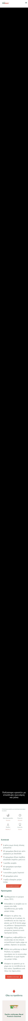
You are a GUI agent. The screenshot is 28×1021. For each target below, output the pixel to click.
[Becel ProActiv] (5, 3)
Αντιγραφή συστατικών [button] (13, 886)
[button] (26, 2)
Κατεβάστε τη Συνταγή (13, 976)
